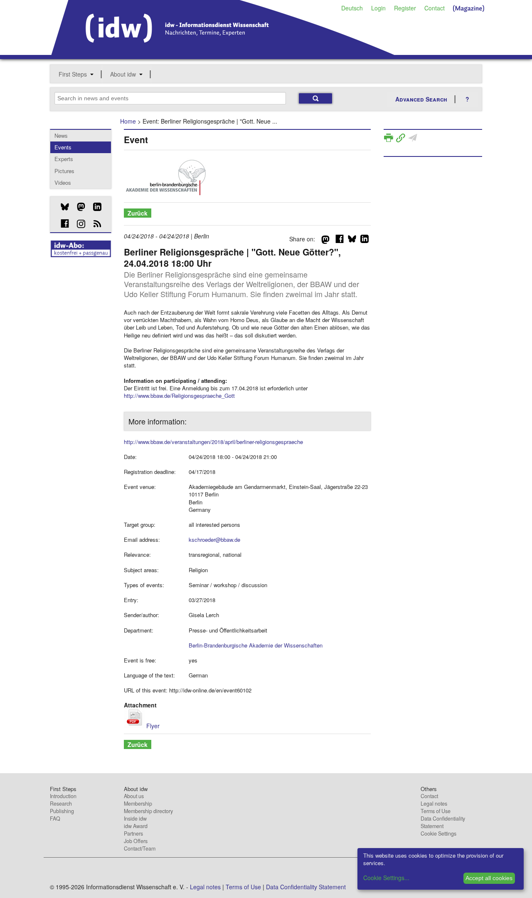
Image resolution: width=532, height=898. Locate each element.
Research (61, 803)
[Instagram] (78, 224)
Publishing (62, 811)
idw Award (136, 826)
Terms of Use (436, 811)
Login (378, 8)
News (61, 135)
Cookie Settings (438, 833)
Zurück (138, 213)
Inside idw (135, 818)
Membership (138, 803)
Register (405, 8)
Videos (62, 182)
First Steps (73, 74)
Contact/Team (139, 848)
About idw (123, 74)
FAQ (55, 818)
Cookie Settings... (386, 878)
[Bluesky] (61, 207)
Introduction (63, 796)
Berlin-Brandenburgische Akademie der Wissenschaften (256, 645)
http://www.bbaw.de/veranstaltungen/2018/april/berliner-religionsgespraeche (213, 442)
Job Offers (136, 841)
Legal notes (434, 803)
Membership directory (148, 811)
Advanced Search (421, 99)
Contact (434, 8)
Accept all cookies (489, 878)
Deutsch (352, 8)
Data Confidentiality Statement (443, 822)
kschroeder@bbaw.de (214, 539)
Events (62, 147)
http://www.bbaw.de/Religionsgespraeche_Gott (179, 395)
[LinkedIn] (94, 207)
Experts (63, 159)
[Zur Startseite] (223, 52)
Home (128, 121)
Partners (133, 833)
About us (134, 796)
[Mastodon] (78, 207)
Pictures (64, 171)
